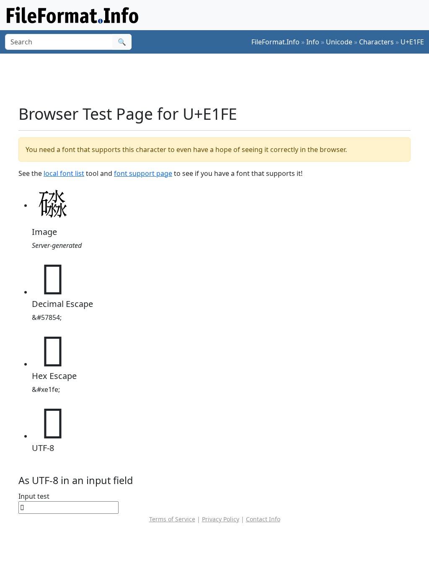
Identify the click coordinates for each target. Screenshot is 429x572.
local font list (64, 173)
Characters (376, 41)
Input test (33, 496)
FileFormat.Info (275, 41)
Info (312, 41)
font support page (143, 173)
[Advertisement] (219, 79)
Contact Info (263, 519)
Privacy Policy (220, 519)
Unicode (339, 41)
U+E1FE (412, 41)
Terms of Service (172, 519)
